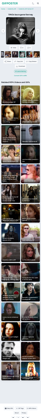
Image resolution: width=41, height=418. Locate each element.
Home (3, 9)
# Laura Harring (20, 71)
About (17, 413)
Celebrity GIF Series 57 (26, 9)
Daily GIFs (10, 408)
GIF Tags (21, 408)
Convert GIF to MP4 (20, 75)
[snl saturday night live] (15, 54)
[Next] (38, 31)
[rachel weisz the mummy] (36, 54)
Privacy (24, 413)
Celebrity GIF (12, 9)
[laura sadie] (8, 54)
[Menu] (38, 3)
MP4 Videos (32, 408)
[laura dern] (29, 54)
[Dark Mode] (33, 3)
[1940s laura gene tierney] (22, 54)
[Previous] (3, 31)
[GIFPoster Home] (9, 3)
